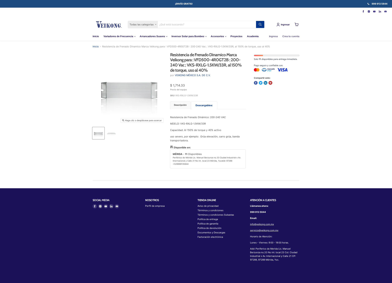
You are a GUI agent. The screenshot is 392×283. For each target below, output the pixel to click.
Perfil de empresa (155, 205)
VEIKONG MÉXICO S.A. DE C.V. (192, 75)
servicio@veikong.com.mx (264, 230)
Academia (253, 36)
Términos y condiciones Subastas (216, 214)
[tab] (180, 105)
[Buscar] (260, 24)
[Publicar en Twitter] (260, 83)
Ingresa (273, 36)
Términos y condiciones (210, 210)
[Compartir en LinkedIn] (265, 83)
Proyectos (236, 36)
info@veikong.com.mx (262, 224)
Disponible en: (182, 147)
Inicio (96, 36)
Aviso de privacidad (208, 205)
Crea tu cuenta (290, 36)
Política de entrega (208, 219)
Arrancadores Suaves (153, 36)
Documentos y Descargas (211, 232)
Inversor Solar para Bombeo (188, 36)
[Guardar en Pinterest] (270, 83)
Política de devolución (209, 228)
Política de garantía (208, 223)
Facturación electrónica (210, 236)
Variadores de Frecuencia (119, 36)
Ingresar (285, 24)
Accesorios (218, 36)
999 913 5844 (379, 3)
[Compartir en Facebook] (256, 83)
